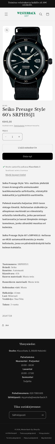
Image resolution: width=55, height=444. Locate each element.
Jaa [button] (7, 325)
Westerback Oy (27, 429)
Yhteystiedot (44, 433)
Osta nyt (27, 156)
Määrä (5, 130)
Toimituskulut (19, 126)
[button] (6, 14)
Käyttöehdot (46, 438)
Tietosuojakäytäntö (28, 433)
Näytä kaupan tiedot (16, 174)
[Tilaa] (42, 415)
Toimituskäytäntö (13, 438)
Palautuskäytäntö (31, 438)
